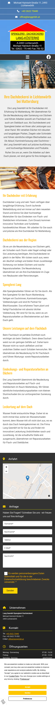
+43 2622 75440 (30, 11)
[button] (27, 57)
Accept (27, 687)
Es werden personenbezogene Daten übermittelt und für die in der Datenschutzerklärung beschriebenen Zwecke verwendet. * (26, 577)
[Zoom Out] (6, 471)
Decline (27, 693)
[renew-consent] (3, 702)
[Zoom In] (6, 467)
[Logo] (27, 36)
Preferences (27, 699)
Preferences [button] (24, 679)
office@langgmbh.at (30, 17)
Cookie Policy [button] (14, 676)
